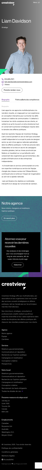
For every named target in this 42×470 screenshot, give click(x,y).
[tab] (5, 99)
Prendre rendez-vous (12, 90)
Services (5, 345)
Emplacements (7, 420)
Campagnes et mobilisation (12, 358)
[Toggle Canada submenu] (8, 423)
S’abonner (18, 265)
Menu (35, 2)
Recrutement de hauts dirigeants (14, 388)
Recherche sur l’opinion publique (14, 355)
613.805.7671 (9, 79)
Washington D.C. (8, 432)
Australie (5, 429)
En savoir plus (9, 218)
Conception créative (9, 361)
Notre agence (7, 333)
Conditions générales (10, 452)
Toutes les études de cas (11, 391)
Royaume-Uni (7, 426)
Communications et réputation (13, 352)
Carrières (5, 339)
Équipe (4, 336)
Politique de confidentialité (12, 448)
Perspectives (7, 364)
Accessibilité (8, 460)
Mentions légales (8, 456)
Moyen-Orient (7, 435)
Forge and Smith (21, 464)
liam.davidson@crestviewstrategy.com (18, 82)
